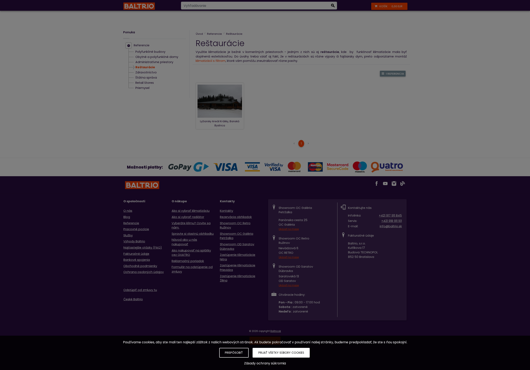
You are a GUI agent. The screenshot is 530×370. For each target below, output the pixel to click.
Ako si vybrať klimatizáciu (191, 211)
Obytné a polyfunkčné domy (156, 57)
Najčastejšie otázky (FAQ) (142, 247)
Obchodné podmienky (140, 266)
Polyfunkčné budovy (150, 52)
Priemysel (142, 88)
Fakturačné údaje (136, 254)
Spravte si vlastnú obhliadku (193, 234)
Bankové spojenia (136, 260)
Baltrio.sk (275, 331)
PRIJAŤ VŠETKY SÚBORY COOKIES (281, 353)
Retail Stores (144, 83)
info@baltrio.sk (391, 226)
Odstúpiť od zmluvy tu (140, 290)
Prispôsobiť (234, 353)
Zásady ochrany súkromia (265, 363)
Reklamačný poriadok (188, 261)
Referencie (141, 45)
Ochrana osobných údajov (143, 272)
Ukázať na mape (289, 229)
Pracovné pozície (136, 229)
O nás (127, 211)
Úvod (199, 34)
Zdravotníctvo (146, 72)
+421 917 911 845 (390, 215)
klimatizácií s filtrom (210, 61)
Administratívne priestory (154, 62)
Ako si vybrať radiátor (188, 217)
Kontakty (226, 211)
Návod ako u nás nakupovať (184, 242)
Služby (128, 235)
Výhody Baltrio (134, 241)
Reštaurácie (145, 67)
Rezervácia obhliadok (236, 217)
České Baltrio (133, 299)
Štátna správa (146, 77)
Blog (126, 217)
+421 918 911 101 (391, 221)
